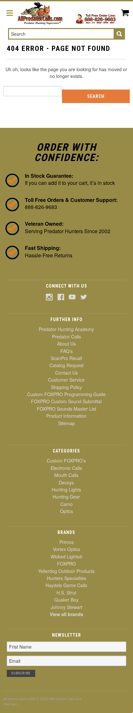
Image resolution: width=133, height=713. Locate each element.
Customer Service (66, 379)
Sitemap (66, 423)
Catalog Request (66, 365)
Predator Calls (66, 336)
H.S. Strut (66, 592)
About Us (66, 343)
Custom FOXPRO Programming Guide (66, 394)
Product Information (66, 416)
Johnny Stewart (66, 607)
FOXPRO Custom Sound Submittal (66, 401)
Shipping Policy (66, 387)
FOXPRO (66, 563)
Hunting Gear (66, 496)
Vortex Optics (66, 549)
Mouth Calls (66, 475)
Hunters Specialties (66, 578)
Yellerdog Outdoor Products (66, 571)
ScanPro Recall (66, 358)
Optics (66, 511)
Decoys (66, 482)
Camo (66, 504)
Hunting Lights (66, 489)
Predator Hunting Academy (66, 329)
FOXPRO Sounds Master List (66, 408)
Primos (66, 542)
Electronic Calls (66, 468)
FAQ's (66, 351)
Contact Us (66, 372)
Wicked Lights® (66, 556)
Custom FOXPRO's (66, 460)
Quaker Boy (66, 599)
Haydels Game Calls (66, 585)
